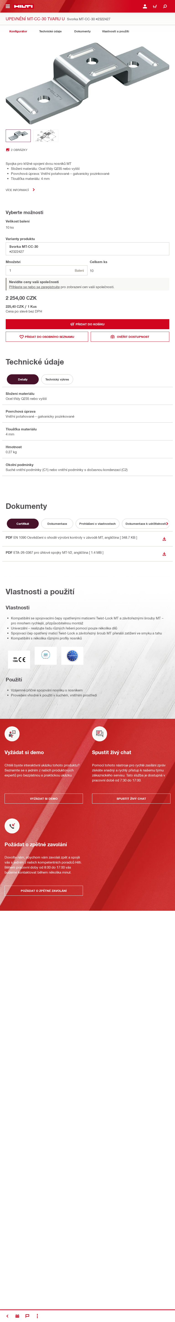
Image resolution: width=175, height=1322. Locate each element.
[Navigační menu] (8, 6)
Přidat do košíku (90, 324)
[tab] (18, 31)
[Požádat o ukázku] (17, 1316)
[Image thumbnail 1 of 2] (18, 135)
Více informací (17, 189)
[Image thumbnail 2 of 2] (45, 135)
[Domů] (23, 6)
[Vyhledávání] (165, 6)
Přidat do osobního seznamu (49, 337)
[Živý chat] (27, 1316)
